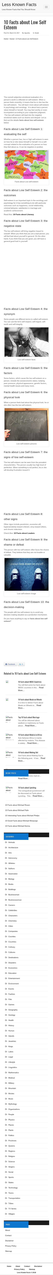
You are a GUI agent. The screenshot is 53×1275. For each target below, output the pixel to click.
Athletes (11, 863)
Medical (11, 1078)
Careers (11, 905)
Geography (12, 1010)
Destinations (13, 957)
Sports (11, 1177)
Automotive (12, 874)
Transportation (14, 1198)
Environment (13, 984)
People (11, 1114)
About (7, 1230)
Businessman (13, 895)
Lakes (10, 1052)
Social (37, 33)
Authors (11, 868)
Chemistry (12, 921)
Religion (11, 1156)
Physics (11, 1120)
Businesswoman (15, 900)
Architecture (13, 848)
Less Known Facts (19, 4)
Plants (10, 1130)
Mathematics (13, 1073)
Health (11, 1020)
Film (10, 999)
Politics (11, 1135)
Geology (11, 1015)
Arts (10, 853)
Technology (13, 1188)
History (11, 1025)
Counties (12, 936)
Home (6, 39)
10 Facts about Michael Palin (17, 810)
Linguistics (12, 1067)
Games (11, 1005)
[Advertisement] (26, 69)
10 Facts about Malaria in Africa (30, 734)
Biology (11, 879)
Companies (13, 931)
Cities (10, 926)
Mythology (12, 1104)
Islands (11, 1036)
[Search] (46, 10)
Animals (11, 842)
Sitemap (8, 1251)
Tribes (10, 1203)
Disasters (12, 963)
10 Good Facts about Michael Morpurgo (21, 821)
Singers (11, 1167)
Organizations (14, 1109)
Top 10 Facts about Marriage (28, 717)
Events (11, 989)
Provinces (12, 1141)
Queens (11, 1146)
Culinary (11, 947)
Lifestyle (11, 1062)
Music (10, 1099)
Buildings (12, 889)
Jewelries (12, 1041)
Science (11, 1162)
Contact (8, 1235)
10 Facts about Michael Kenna (17, 826)
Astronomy (12, 858)
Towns (11, 1193)
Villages (11, 1214)
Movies (11, 1093)
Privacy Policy (10, 1246)
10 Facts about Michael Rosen (17, 805)
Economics (12, 968)
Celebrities (12, 910)
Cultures (11, 952)
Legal (10, 1057)
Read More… (30, 725)
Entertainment (14, 978)
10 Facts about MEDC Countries (29, 681)
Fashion (11, 994)
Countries (12, 942)
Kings (10, 1046)
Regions (11, 1151)
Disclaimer (9, 1241)
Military (11, 1083)
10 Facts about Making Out (28, 752)
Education (12, 973)
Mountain (12, 1088)
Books (10, 884)
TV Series (12, 1209)
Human (11, 1031)
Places (11, 1125)
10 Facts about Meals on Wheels (30, 699)
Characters (12, 916)
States (11, 1182)
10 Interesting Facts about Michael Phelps (22, 815)
